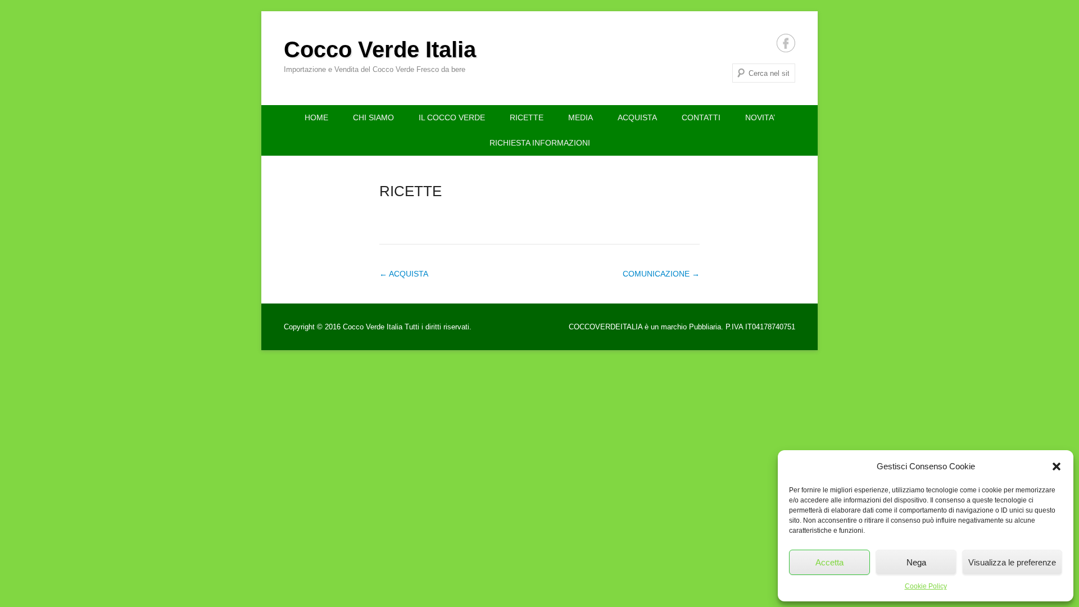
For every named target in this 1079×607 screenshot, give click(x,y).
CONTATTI (701, 117)
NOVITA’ (760, 117)
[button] (1056, 466)
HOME (316, 117)
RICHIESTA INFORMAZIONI (539, 142)
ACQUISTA (637, 117)
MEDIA (580, 117)
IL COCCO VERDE (452, 117)
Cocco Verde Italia (380, 49)
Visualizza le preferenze (1012, 562)
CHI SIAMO (373, 117)
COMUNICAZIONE (661, 273)
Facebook (786, 43)
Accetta (829, 562)
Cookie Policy (926, 586)
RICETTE (526, 117)
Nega (916, 562)
